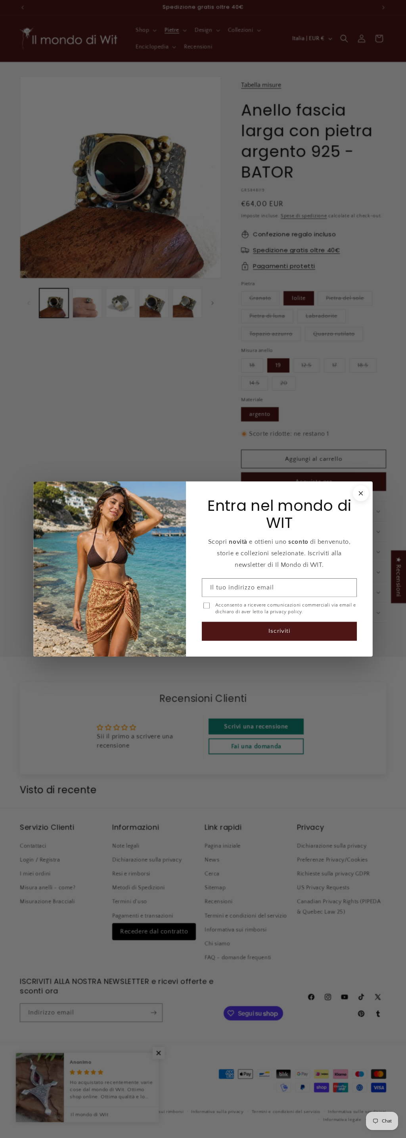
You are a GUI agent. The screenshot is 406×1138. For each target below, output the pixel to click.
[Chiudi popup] (361, 493)
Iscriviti (279, 631)
